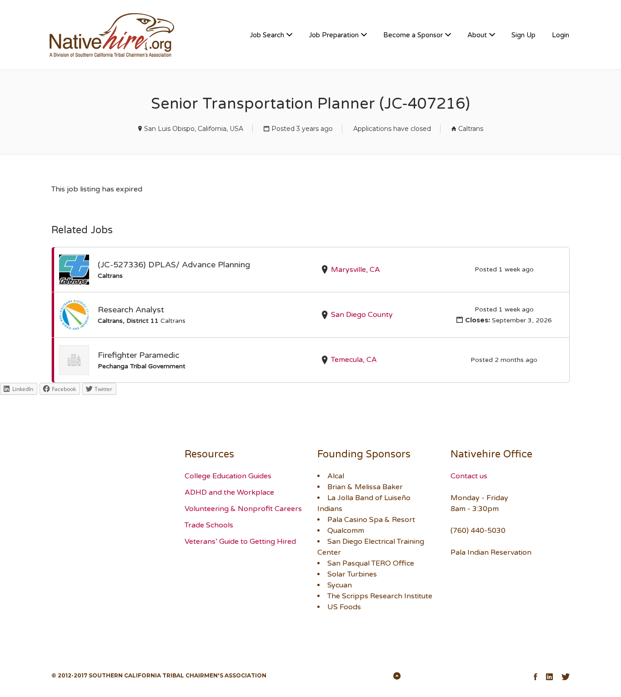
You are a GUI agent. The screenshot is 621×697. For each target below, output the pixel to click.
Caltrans (470, 129)
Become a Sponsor (413, 35)
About (477, 35)
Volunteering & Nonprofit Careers (243, 508)
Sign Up (523, 35)
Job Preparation (334, 35)
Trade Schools (209, 525)
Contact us (469, 476)
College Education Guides (228, 476)
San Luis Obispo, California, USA (193, 129)
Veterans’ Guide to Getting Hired (240, 541)
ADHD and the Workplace (229, 492)
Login (560, 35)
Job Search (267, 35)
